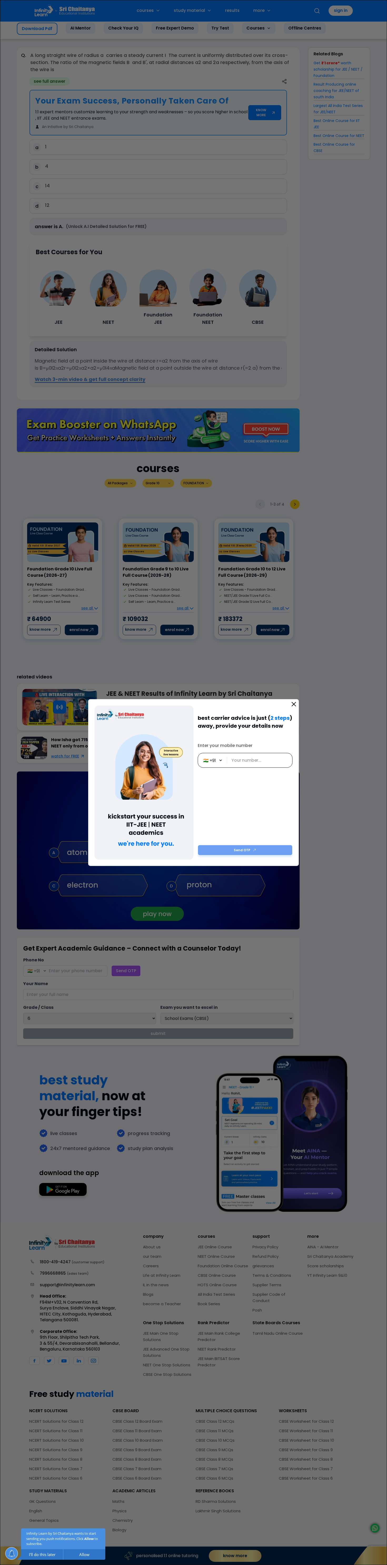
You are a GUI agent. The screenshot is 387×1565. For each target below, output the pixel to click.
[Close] (293, 704)
